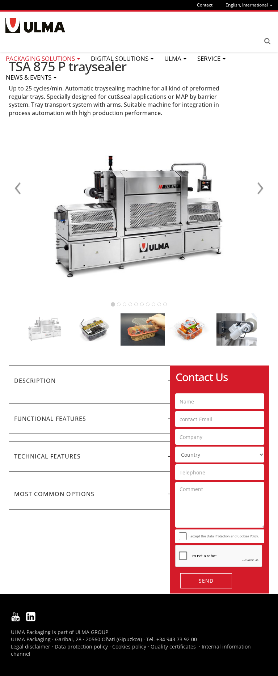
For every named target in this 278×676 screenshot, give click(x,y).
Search (267, 41)
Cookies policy (129, 646)
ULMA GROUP (91, 632)
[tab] (94, 381)
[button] (94, 381)
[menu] (249, 5)
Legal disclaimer (30, 646)
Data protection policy (81, 646)
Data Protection (218, 536)
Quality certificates (173, 646)
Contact (204, 5)
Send (206, 580)
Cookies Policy (247, 536)
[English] (35, 25)
